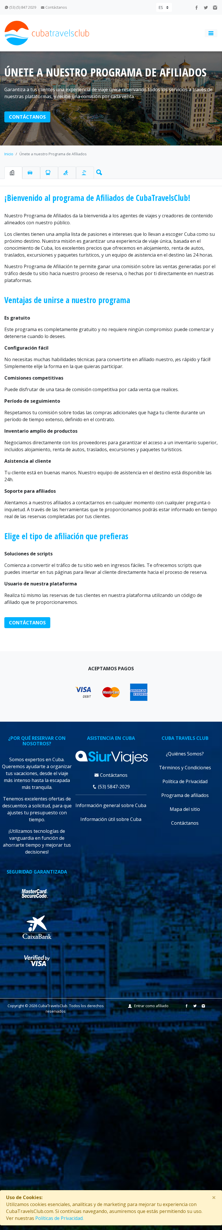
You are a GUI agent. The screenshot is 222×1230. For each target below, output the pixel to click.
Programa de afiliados (185, 795)
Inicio (8, 153)
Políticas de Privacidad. (59, 1218)
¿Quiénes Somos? (185, 754)
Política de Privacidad (185, 781)
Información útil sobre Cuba (110, 819)
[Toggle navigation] (211, 33)
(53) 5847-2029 (113, 786)
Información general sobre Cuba (110, 805)
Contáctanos (56, 7)
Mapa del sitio (185, 809)
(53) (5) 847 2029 (22, 7)
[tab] (13, 173)
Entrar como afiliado (151, 1005)
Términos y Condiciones (185, 767)
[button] (98, 171)
